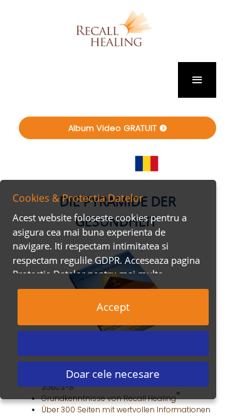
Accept (113, 307)
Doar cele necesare (113, 374)
